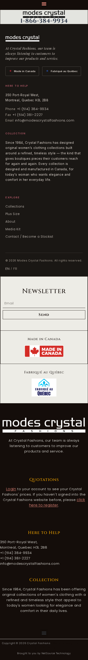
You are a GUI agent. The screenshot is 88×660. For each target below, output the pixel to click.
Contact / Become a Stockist (29, 237)
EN (7, 268)
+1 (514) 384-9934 (33, 108)
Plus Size (12, 214)
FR (15, 268)
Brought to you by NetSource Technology (44, 653)
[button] (44, 3)
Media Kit (12, 229)
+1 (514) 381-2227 (27, 114)
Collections (14, 206)
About (10, 221)
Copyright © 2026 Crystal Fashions (26, 643)
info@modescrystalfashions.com (44, 120)
